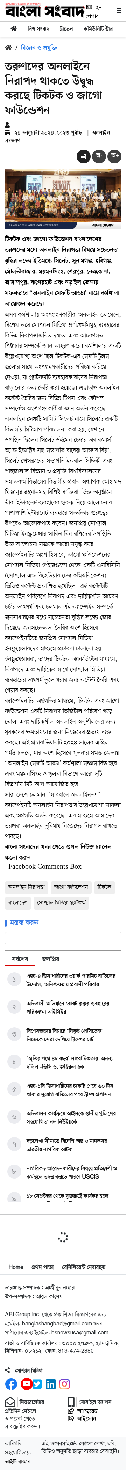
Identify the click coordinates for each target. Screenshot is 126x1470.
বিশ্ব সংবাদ (38, 29)
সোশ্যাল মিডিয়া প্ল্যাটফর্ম (61, 903)
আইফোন (86, 1418)
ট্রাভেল (66, 29)
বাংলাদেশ (18, 903)
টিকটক (105, 887)
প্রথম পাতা (43, 1267)
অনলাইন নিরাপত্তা (26, 887)
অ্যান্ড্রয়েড (87, 1411)
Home (15, 1267)
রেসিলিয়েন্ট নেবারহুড (83, 1267)
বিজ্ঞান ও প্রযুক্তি (39, 48)
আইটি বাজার (17, 1462)
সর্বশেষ (20, 959)
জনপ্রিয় (50, 959)
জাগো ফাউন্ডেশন (71, 887)
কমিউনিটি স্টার (98, 29)
